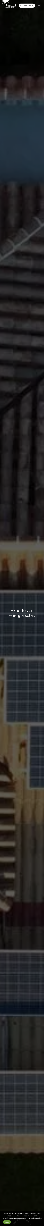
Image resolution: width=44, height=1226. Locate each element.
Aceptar (7, 1222)
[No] (41, 1218)
